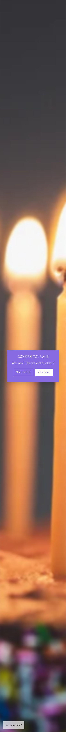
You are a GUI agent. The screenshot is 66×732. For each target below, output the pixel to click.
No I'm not (23, 372)
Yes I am (44, 372)
